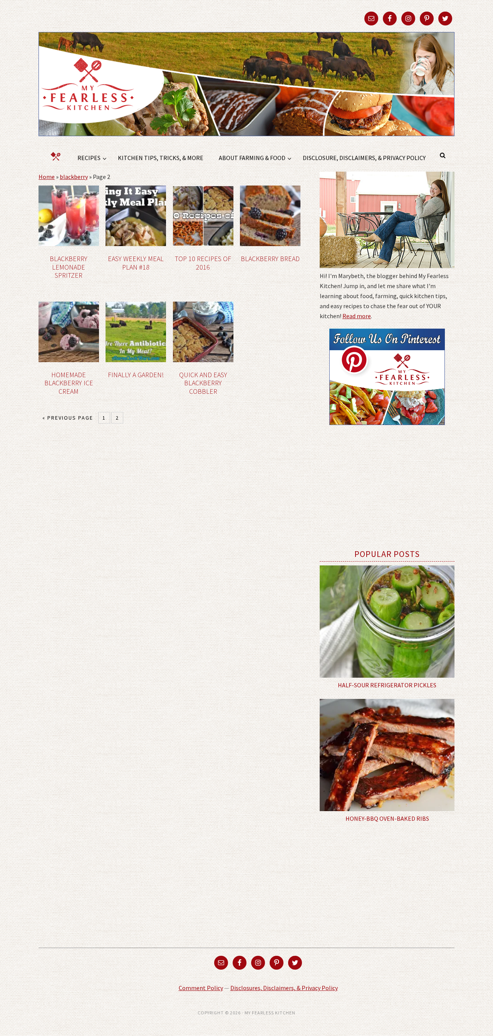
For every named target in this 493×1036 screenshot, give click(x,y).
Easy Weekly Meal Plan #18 (136, 263)
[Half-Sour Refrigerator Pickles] (387, 621)
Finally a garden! (136, 374)
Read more (356, 316)
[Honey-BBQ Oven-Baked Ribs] (387, 755)
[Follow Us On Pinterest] (387, 430)
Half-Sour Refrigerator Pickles (387, 685)
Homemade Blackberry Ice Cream (68, 383)
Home (47, 177)
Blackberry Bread (270, 258)
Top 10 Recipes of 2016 (203, 263)
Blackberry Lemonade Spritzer (68, 267)
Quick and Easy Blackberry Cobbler (203, 383)
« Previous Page (67, 417)
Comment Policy (201, 988)
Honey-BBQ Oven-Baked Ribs (387, 818)
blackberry (74, 177)
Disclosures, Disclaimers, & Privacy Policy (284, 988)
